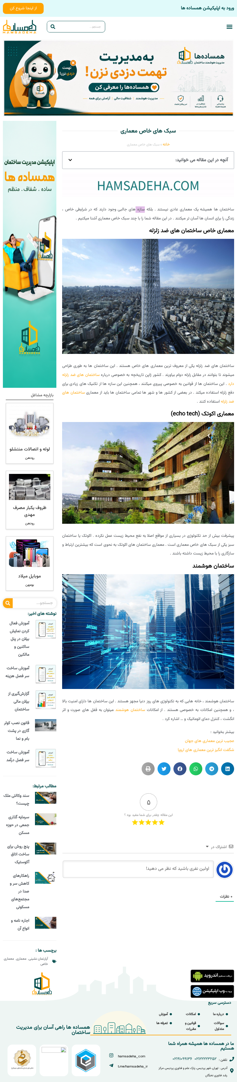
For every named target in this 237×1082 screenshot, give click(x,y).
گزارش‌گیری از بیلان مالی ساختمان (18, 702)
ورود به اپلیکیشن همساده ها (207, 8)
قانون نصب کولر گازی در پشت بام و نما (16, 731)
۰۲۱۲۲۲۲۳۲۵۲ (205, 1059)
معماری (21, 958)
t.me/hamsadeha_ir (133, 1066)
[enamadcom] (54, 1052)
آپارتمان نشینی (38, 958)
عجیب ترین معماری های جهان (209, 741)
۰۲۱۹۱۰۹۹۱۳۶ (182, 1059)
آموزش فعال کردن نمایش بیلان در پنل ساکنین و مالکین (19, 639)
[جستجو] (53, 26)
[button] (229, 27)
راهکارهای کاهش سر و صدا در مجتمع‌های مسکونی (19, 891)
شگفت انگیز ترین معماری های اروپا (206, 750)
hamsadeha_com (131, 1056)
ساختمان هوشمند (130, 710)
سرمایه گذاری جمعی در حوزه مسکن (17, 825)
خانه (166, 144)
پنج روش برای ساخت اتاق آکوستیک (18, 854)
